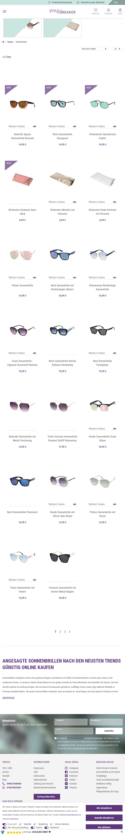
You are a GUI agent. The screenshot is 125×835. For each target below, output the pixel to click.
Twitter (72, 779)
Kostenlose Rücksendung (62, 2)
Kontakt (5, 776)
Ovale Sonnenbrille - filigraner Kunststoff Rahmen (22, 362)
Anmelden (109, 731)
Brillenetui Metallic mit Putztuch (62, 211)
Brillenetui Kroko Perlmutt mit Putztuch (102, 211)
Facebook (73, 772)
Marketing (43, 824)
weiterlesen (8, 697)
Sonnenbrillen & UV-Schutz (108, 772)
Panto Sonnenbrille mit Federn (22, 589)
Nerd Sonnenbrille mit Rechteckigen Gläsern (62, 287)
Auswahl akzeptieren (104, 817)
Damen (10, 42)
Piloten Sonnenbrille (22, 285)
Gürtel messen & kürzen (107, 768)
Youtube (73, 783)
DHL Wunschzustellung (18, 827)
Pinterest (73, 776)
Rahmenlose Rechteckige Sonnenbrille (102, 287)
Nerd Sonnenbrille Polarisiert (22, 512)
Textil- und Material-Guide (107, 779)
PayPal (39, 827)
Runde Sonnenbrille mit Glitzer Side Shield (62, 514)
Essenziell (12, 824)
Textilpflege (101, 776)
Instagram (74, 768)
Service (5, 772)
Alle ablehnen (104, 827)
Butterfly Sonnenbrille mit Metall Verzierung (22, 438)
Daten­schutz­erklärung (68, 815)
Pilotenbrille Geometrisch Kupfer (102, 136)
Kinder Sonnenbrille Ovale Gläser (102, 438)
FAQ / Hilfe (7, 768)
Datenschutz (39, 776)
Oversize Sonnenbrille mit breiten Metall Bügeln (62, 589)
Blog (116, 2)
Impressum (39, 768)
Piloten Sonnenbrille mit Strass (102, 514)
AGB (36, 772)
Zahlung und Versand (43, 783)
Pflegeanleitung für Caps (107, 791)
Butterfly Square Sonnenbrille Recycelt (22, 136)
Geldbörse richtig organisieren (103, 785)
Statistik (27, 824)
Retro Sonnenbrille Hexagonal (62, 136)
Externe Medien (62, 824)
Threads (73, 787)
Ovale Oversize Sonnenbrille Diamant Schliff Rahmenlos (62, 438)
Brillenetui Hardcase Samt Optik (22, 211)
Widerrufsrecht (40, 779)
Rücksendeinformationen (45, 787)
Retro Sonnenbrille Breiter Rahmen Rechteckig (62, 362)
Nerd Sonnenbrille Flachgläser (102, 362)
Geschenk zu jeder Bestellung (92, 2)
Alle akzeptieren (104, 808)
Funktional (54, 827)
